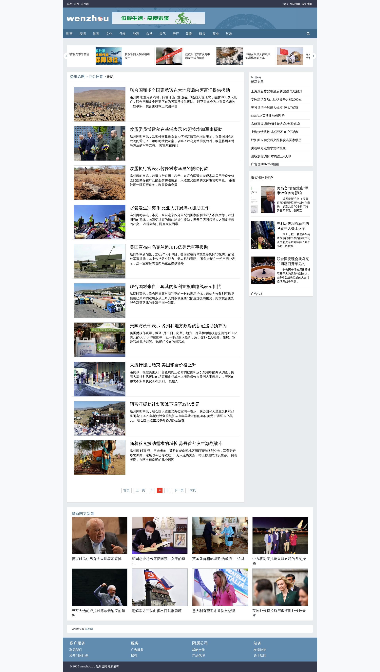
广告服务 (137, 650)
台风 (149, 33)
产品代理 (198, 655)
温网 (76, 3)
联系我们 (75, 650)
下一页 (179, 490)
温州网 (85, 3)
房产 (176, 33)
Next (313, 56)
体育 (96, 33)
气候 (122, 33)
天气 (162, 33)
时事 (69, 33)
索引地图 (307, 3)
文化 (109, 33)
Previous (66, 56)
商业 (216, 33)
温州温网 (77, 76)
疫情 (83, 33)
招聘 (134, 655)
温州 (69, 3)
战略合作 (198, 650)
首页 (126, 490)
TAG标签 (96, 76)
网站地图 (295, 3)
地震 (136, 33)
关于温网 (260, 655)
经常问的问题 (78, 655)
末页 (193, 490)
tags (285, 3)
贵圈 (189, 33)
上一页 (140, 490)
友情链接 (260, 650)
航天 (202, 33)
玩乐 (229, 33)
